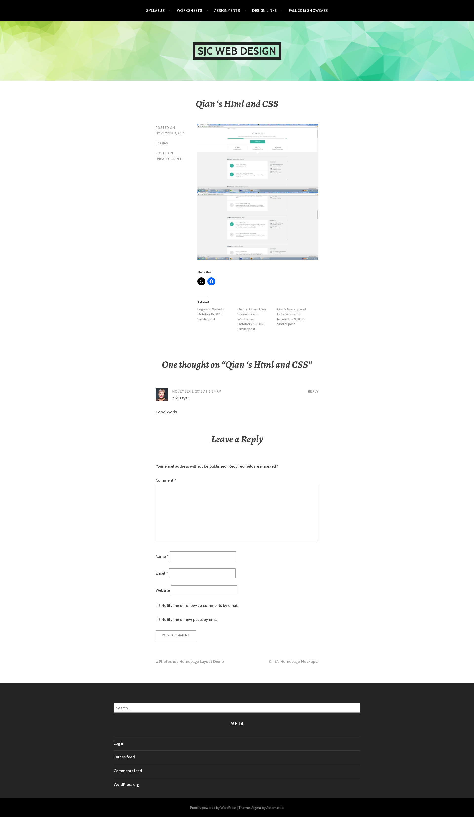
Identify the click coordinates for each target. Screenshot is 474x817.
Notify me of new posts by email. (190, 619)
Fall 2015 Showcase (308, 10)
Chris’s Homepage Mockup (292, 661)
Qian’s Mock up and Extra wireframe (291, 311)
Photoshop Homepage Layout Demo (191, 661)
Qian (164, 143)
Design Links (264, 10)
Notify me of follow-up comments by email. (199, 605)
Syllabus (155, 10)
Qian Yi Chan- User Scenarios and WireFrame (251, 314)
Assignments (227, 10)
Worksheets (189, 10)
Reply (313, 391)
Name (162, 556)
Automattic (274, 807)
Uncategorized (169, 159)
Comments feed (128, 770)
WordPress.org (126, 784)
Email (162, 573)
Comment (166, 480)
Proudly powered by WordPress (213, 807)
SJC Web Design (237, 51)
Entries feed (124, 757)
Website (163, 590)
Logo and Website (211, 309)
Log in (119, 743)
